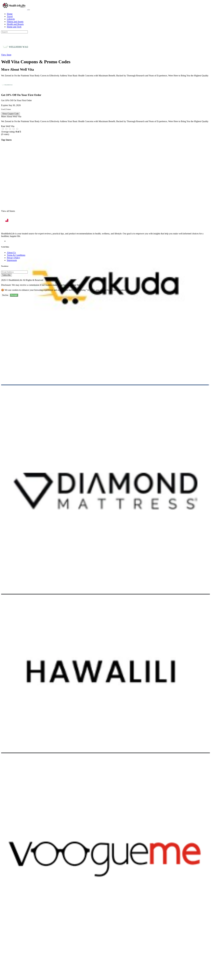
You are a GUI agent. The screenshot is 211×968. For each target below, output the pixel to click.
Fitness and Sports (15, 21)
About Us (11, 252)
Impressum (12, 260)
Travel (10, 16)
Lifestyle (11, 19)
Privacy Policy (13, 257)
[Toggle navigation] (29, 9)
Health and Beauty (15, 24)
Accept (14, 295)
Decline (5, 295)
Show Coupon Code (10, 114)
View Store (6, 55)
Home (9, 14)
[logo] (14, 9)
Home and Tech (14, 27)
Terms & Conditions (16, 255)
